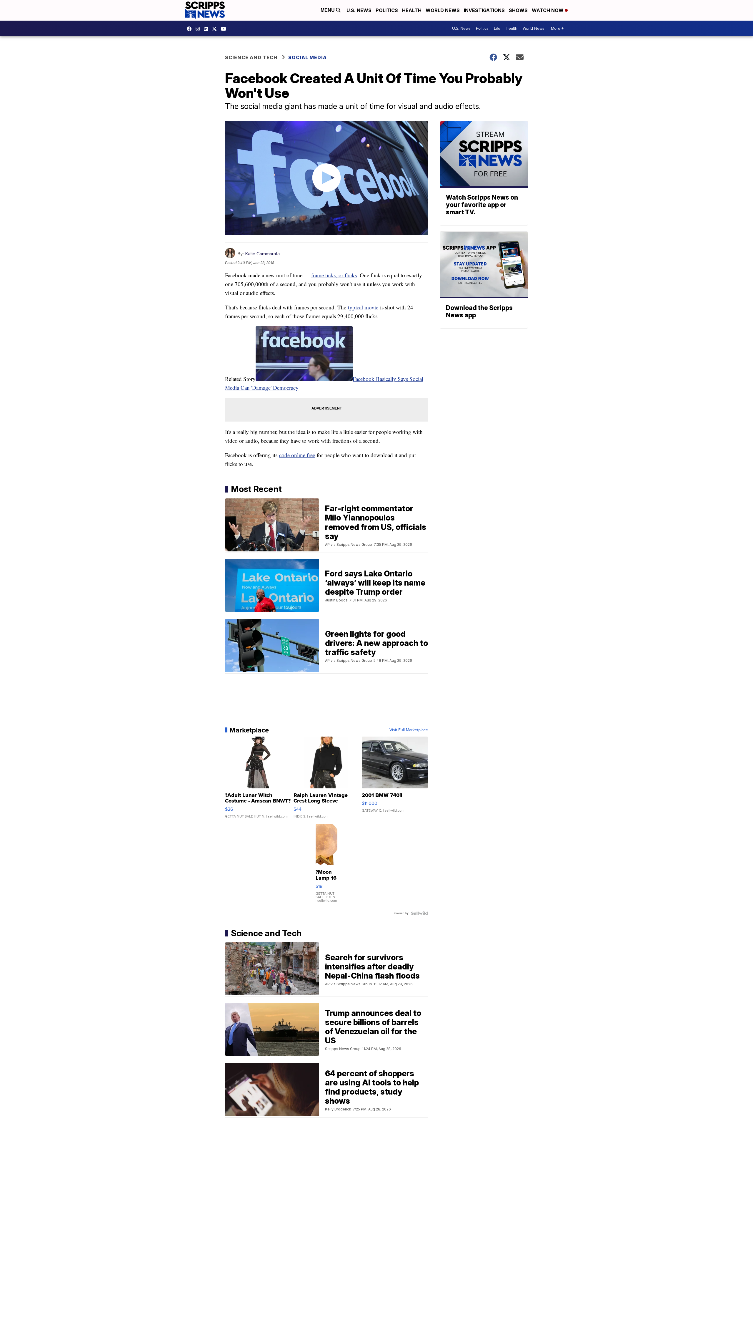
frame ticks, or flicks (334, 275)
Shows (518, 10)
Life (497, 28)
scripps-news (207, 28)
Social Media (307, 57)
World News (443, 10)
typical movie (363, 307)
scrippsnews (190, 28)
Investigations (484, 10)
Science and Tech (251, 57)
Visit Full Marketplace (408, 730)
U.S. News (358, 10)
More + (557, 28)
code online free (297, 455)
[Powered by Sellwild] (419, 913)
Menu (328, 10)
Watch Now (548, 10)
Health (412, 10)
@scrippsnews (225, 28)
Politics (387, 10)
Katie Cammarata (262, 253)
